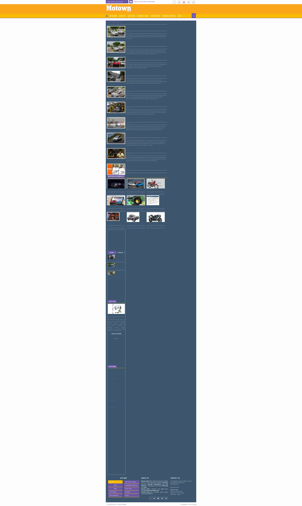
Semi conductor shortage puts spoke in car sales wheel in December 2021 (146, 89)
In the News (113, 16)
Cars (115, 485)
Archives (127, 492)
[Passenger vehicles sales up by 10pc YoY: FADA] (116, 62)
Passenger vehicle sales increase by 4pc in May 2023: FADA (145, 28)
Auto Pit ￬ (122, 16)
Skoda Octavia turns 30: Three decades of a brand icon (149, 1)
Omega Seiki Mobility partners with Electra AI (119, 376)
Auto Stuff (131, 16)
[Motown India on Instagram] (188, 2)
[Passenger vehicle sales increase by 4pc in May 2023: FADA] (116, 31)
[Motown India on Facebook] (174, 2)
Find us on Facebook (115, 461)
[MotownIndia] (120, 8)
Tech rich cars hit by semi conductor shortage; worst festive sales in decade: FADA (145, 104)
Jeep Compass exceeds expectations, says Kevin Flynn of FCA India (146, 135)
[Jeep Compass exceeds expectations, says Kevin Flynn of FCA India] (116, 138)
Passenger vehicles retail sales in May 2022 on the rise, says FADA (146, 73)
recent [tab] (112, 252)
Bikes (115, 488)
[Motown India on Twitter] (179, 2)
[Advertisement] (167, 8)
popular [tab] (120, 252)
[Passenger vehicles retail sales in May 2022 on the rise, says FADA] (116, 76)
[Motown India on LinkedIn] (193, 2)
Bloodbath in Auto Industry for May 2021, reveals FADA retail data (146, 120)
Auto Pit (111, 482)
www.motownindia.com (152, 490)
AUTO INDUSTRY (155, 16)
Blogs (179, 16)
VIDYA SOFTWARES (192, 504)
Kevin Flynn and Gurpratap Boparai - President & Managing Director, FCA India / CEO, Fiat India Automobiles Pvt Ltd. (144, 167)
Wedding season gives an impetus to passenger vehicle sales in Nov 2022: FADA (143, 44)
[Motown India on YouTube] (184, 2)
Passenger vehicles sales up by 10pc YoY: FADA (143, 59)
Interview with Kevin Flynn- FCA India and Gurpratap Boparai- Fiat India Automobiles (145, 150)
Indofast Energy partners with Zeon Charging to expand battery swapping (120, 404)
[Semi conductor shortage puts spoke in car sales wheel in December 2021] (116, 92)
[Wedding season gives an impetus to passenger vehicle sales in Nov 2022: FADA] (116, 47)
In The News (112, 366)
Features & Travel (142, 16)
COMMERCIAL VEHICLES (168, 16)
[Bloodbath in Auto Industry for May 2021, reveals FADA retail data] (116, 122)
